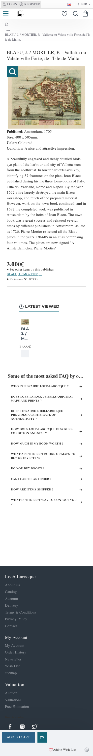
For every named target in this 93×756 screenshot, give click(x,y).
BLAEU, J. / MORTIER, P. (24, 274)
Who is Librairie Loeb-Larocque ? (39, 386)
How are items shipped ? (32, 489)
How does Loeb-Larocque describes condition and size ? (42, 431)
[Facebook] (10, 726)
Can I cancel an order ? (31, 479)
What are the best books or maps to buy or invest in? (43, 456)
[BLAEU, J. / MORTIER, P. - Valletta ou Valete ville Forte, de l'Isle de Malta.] (25, 322)
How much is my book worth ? (37, 444)
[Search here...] (74, 14)
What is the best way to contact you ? (44, 502)
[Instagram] (22, 726)
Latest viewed (42, 306)
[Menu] (5, 14)
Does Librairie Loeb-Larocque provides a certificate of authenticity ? (37, 415)
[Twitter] (35, 726)
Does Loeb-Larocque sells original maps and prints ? (42, 399)
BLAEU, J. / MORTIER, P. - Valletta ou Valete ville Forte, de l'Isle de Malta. (25, 333)
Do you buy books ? (27, 468)
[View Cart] (86, 14)
